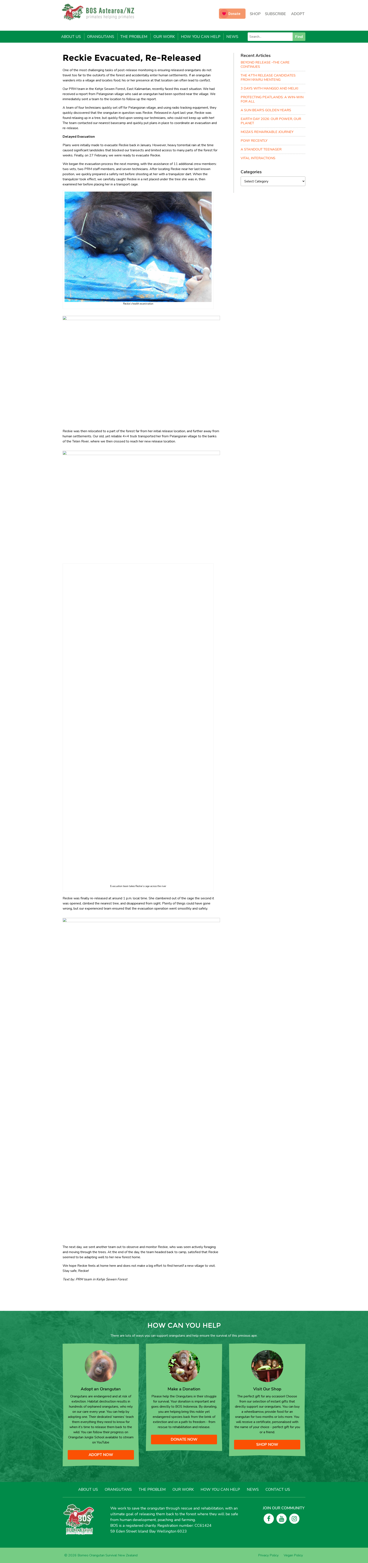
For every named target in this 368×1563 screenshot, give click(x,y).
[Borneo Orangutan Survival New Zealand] (100, 12)
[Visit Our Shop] (267, 1366)
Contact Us (278, 1489)
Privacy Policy (268, 1555)
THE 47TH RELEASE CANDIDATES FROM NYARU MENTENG (268, 77)
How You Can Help (200, 36)
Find (299, 36)
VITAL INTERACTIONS (258, 158)
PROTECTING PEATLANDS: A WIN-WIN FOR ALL (272, 99)
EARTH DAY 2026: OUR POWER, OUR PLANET (271, 121)
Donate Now (184, 1439)
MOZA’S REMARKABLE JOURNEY (267, 132)
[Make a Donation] (184, 1366)
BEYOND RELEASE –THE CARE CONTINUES (265, 64)
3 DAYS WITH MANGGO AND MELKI (269, 88)
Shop (255, 13)
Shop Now (267, 1444)
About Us (71, 36)
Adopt (298, 13)
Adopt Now (101, 1454)
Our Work (164, 36)
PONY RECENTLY (254, 140)
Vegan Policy (293, 1555)
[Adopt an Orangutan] (101, 1366)
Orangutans (100, 36)
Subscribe (275, 13)
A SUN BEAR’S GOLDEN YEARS (266, 110)
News (232, 36)
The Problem (133, 36)
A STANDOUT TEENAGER (261, 149)
